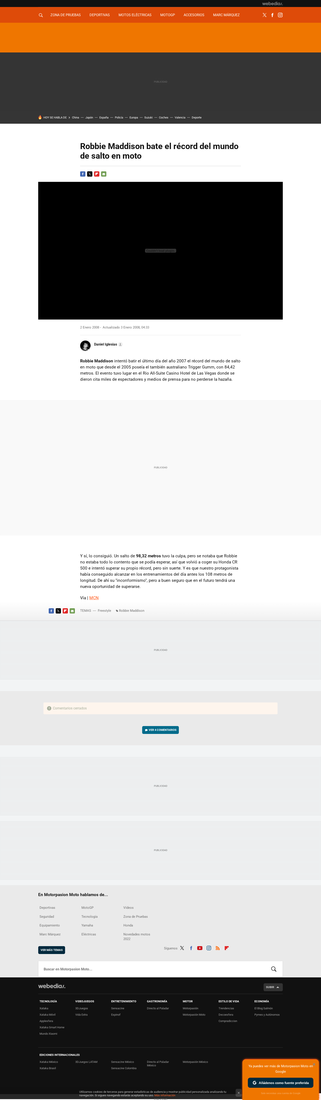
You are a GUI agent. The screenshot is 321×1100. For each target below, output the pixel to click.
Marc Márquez (226, 15)
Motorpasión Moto (194, 1014)
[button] (108, 344)
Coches (163, 117)
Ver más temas (52, 950)
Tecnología (89, 917)
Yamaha (87, 925)
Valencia (180, 117)
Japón (89, 117)
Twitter (264, 15)
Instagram (280, 15)
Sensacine (117, 1008)
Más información (164, 1095)
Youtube (199, 947)
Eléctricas (88, 934)
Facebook (272, 15)
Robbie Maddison (131, 611)
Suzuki (148, 117)
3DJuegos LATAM (86, 1062)
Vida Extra (81, 1014)
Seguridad (47, 917)
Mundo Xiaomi (48, 1033)
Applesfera (46, 1021)
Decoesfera (226, 1014)
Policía (119, 117)
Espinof (116, 1014)
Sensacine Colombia (123, 1068)
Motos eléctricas (135, 15)
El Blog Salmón (263, 1008)
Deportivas (100, 15)
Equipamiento (50, 925)
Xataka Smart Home (52, 1027)
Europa (133, 117)
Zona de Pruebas (65, 15)
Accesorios (194, 15)
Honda (128, 925)
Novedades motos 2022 (136, 936)
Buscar (274, 969)
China (75, 117)
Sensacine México (122, 1062)
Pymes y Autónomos (267, 1014)
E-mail (103, 174)
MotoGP (167, 15)
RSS (217, 947)
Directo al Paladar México (158, 1063)
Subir (270, 987)
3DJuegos (81, 1008)
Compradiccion (228, 1021)
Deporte (197, 117)
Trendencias (226, 1008)
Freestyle (104, 611)
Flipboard (96, 174)
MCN (94, 597)
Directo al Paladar (158, 1008)
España (104, 117)
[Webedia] (272, 3)
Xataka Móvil (47, 1014)
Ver (162, 730)
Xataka (44, 1008)
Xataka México (49, 1062)
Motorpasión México (195, 1062)
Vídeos (128, 908)
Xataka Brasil (48, 1068)
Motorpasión (190, 1008)
